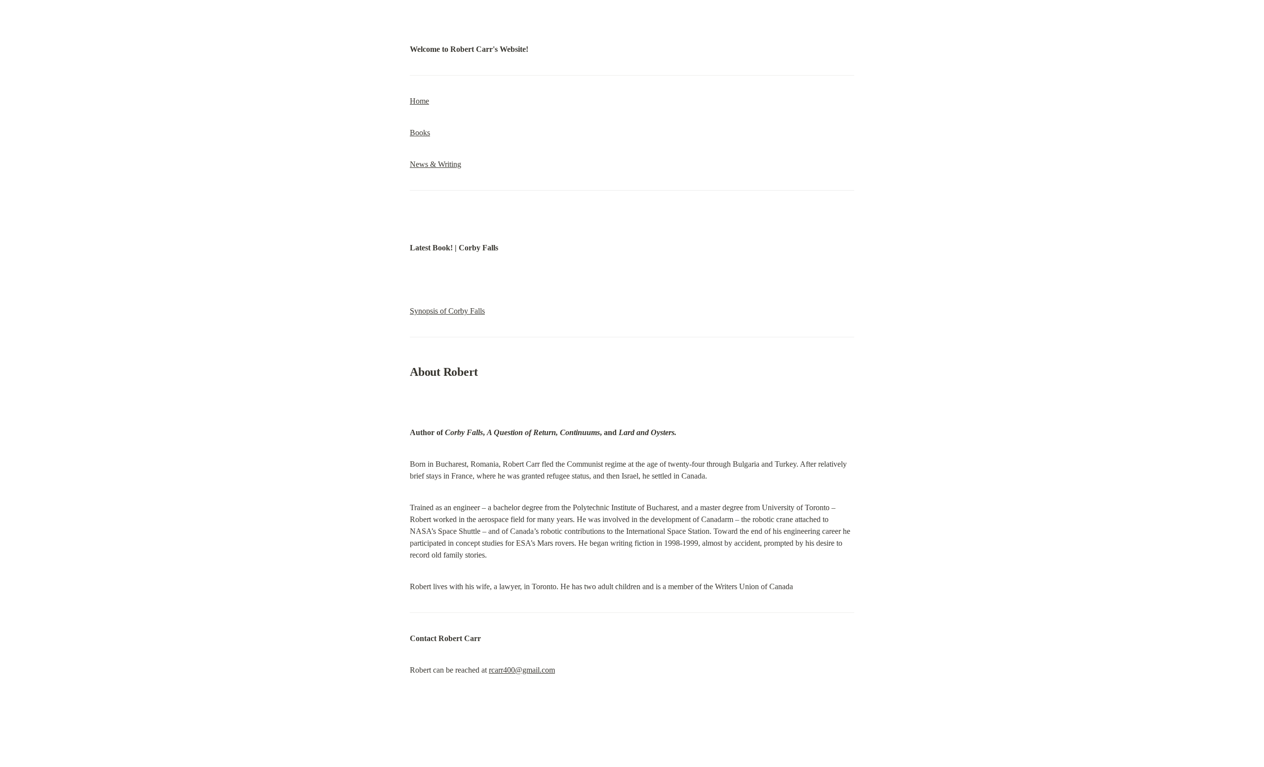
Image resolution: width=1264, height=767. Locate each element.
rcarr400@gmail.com (522, 670)
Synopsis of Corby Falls (447, 311)
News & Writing (435, 164)
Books (420, 132)
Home (419, 101)
